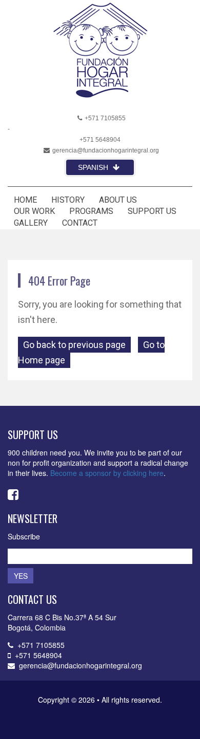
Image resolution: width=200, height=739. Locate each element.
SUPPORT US (152, 211)
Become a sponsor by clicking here (107, 473)
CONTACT (79, 223)
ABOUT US (118, 200)
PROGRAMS (91, 211)
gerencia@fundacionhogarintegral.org (105, 150)
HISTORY (68, 200)
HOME (25, 200)
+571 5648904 (100, 139)
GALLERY (31, 223)
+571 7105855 (105, 118)
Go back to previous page (74, 344)
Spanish (94, 167)
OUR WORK (34, 211)
